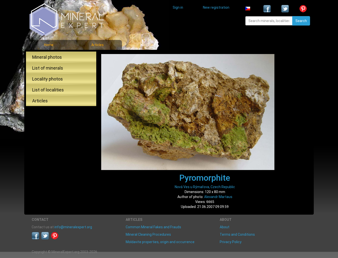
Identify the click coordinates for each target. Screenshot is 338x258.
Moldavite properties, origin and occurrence (160, 242)
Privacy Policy (230, 242)
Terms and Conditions (237, 234)
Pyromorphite (204, 178)
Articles (97, 45)
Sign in (178, 7)
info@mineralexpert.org (73, 227)
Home (48, 45)
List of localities (48, 89)
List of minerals (47, 68)
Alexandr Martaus (218, 197)
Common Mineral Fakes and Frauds (153, 227)
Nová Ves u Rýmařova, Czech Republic (205, 187)
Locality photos (47, 79)
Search (301, 21)
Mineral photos (47, 57)
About (224, 227)
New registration (216, 7)
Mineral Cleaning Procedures (148, 234)
